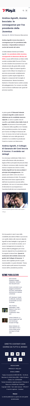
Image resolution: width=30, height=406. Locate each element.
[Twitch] (15, 359)
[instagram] (6, 354)
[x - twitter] (23, 354)
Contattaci (20, 389)
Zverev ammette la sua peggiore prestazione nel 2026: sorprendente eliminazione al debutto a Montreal (15, 290)
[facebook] (12, 354)
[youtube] (17, 354)
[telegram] (20, 359)
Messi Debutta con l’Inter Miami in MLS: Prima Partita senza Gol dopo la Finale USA (14, 329)
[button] (23, 10)
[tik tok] (9, 359)
